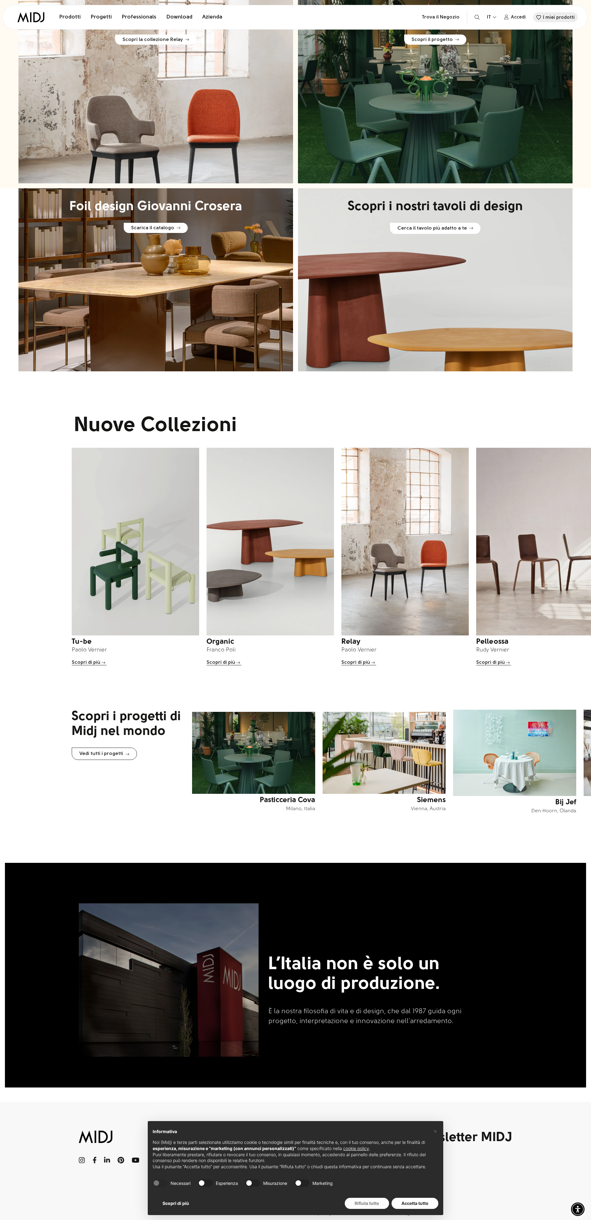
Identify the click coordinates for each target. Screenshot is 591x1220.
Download (179, 17)
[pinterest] (121, 1160)
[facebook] (95, 1160)
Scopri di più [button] (176, 1203)
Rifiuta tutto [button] (367, 1203)
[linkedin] (107, 1160)
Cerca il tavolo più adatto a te (432, 228)
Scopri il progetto (432, 39)
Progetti (101, 17)
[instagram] (82, 1160)
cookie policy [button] (356, 1148)
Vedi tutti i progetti (101, 753)
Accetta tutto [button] (414, 1203)
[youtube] (135, 1160)
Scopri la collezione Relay (153, 39)
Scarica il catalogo (152, 227)
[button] (578, 1209)
